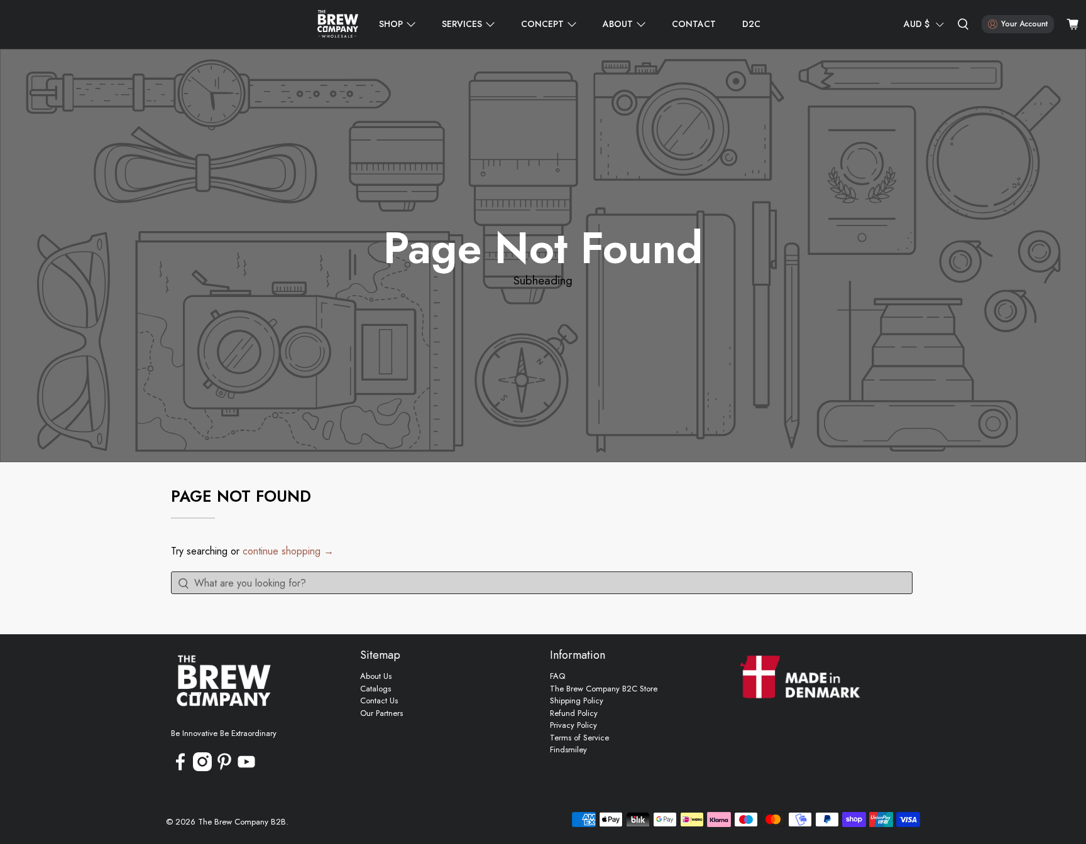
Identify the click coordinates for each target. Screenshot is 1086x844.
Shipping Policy (576, 700)
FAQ (557, 676)
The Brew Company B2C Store (603, 689)
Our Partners (381, 713)
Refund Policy (574, 713)
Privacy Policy (573, 725)
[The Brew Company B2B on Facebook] (180, 768)
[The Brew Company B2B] (337, 24)
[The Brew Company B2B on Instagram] (202, 768)
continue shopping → (288, 551)
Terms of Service (579, 738)
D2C (751, 24)
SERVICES (462, 24)
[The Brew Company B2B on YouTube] (246, 768)
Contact (694, 24)
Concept (542, 24)
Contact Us (379, 700)
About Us (376, 676)
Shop (391, 24)
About (618, 24)
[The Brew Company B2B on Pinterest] (224, 768)
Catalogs (375, 689)
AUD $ (917, 24)
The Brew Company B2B (242, 822)
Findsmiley (568, 749)
